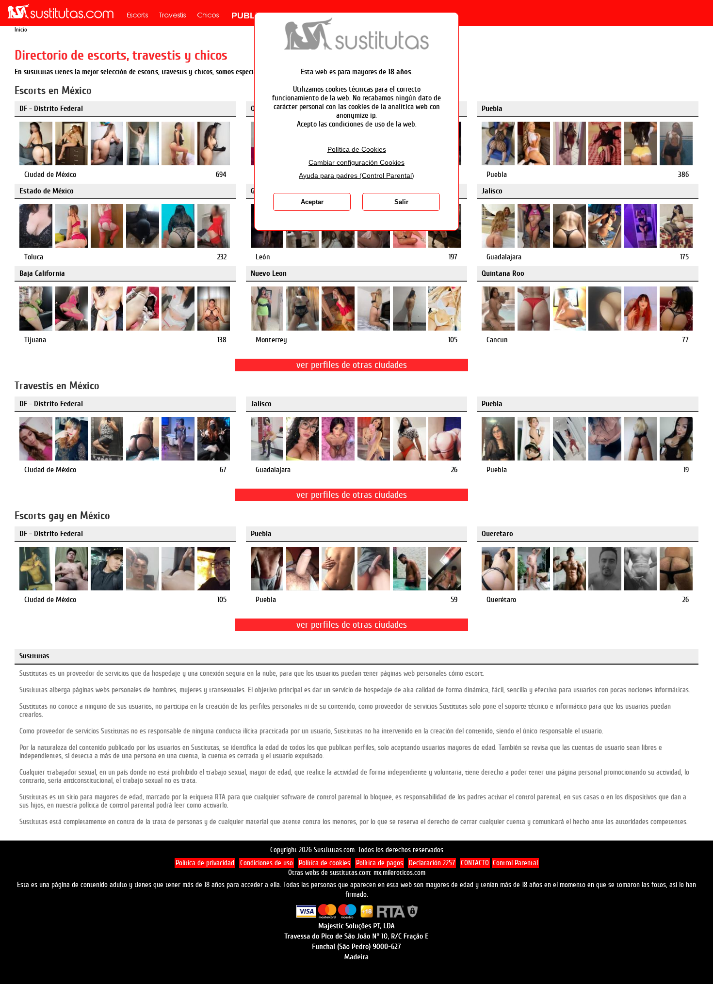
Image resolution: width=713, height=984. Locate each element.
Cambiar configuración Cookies (356, 162)
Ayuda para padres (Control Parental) (356, 175)
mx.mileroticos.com (399, 873)
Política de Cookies (356, 149)
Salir (401, 202)
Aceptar (312, 202)
